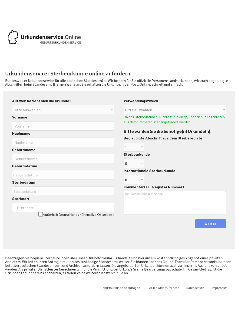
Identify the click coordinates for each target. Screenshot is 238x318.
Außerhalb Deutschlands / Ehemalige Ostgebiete (78, 215)
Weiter (211, 224)
